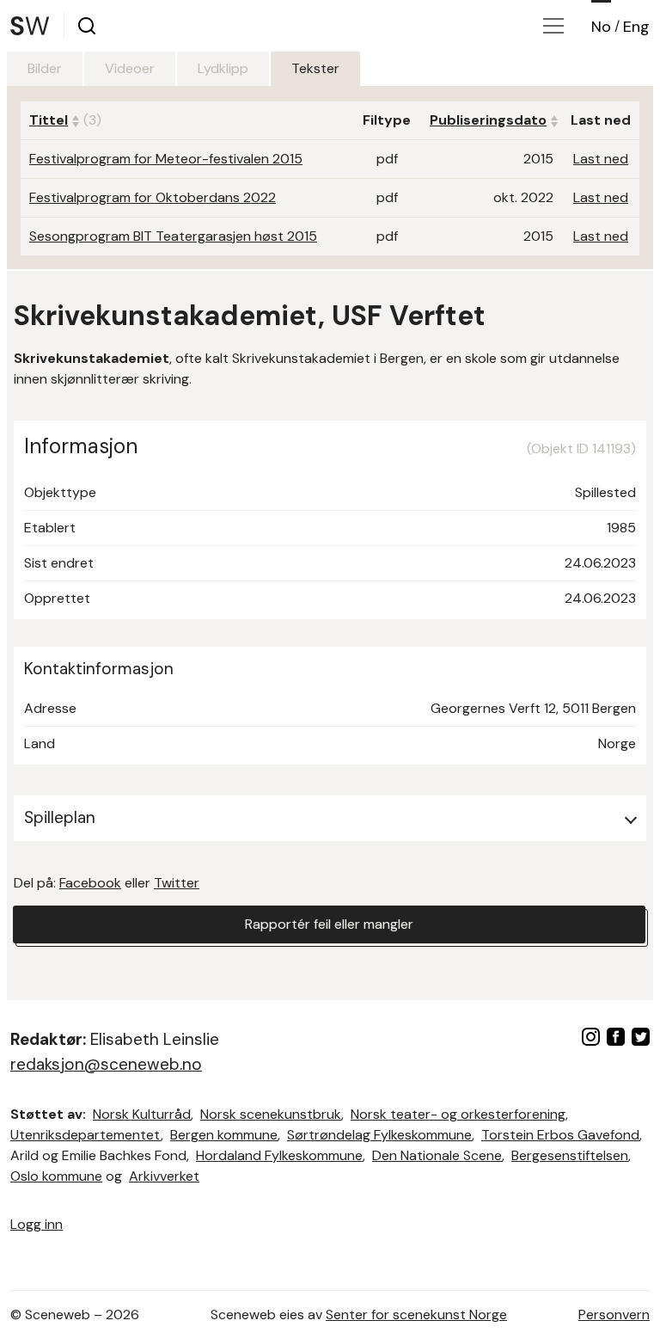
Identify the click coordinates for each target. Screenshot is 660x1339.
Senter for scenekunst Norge (416, 1314)
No (601, 26)
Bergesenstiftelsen (569, 1155)
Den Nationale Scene (437, 1155)
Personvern (614, 1314)
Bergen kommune (224, 1135)
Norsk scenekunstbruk (270, 1114)
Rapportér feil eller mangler (329, 924)
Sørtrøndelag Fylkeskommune (379, 1135)
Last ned (600, 159)
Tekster (315, 68)
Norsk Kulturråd (142, 1114)
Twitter (176, 883)
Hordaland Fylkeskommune (279, 1155)
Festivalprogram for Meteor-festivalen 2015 (165, 159)
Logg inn (36, 1224)
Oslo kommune (56, 1176)
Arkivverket (164, 1176)
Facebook (90, 883)
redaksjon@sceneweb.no (106, 1064)
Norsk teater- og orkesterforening (458, 1114)
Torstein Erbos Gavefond (560, 1135)
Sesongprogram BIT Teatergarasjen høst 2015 (173, 236)
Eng (636, 26)
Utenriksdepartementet (85, 1135)
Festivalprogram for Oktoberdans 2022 (152, 197)
